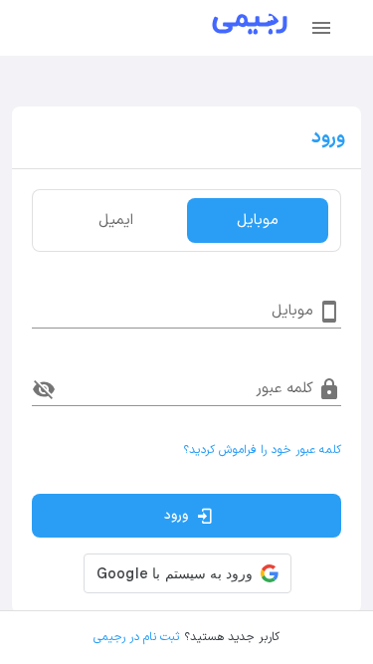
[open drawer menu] (321, 28)
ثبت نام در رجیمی (136, 637)
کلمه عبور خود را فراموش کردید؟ (262, 450)
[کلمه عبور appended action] (44, 389)
